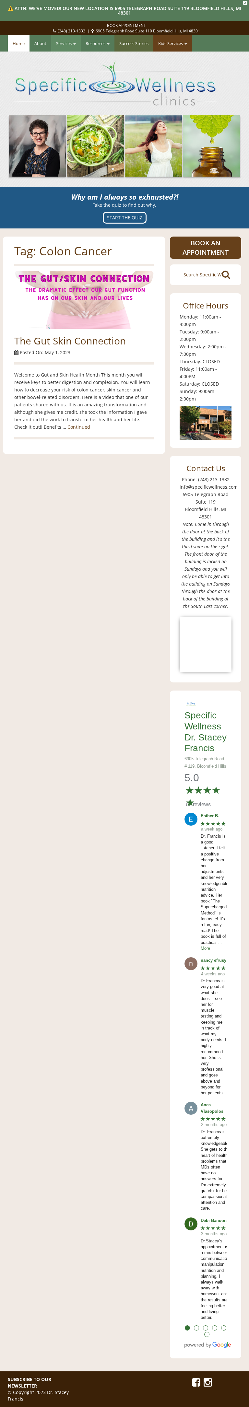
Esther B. (210, 815)
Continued (78, 427)
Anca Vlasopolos (212, 1108)
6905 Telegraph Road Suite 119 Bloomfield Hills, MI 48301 (148, 31)
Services (64, 43)
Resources (96, 43)
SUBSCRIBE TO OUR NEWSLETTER (29, 1382)
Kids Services (171, 43)
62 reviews (198, 804)
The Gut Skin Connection (70, 340)
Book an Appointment (206, 247)
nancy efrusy (213, 960)
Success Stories (133, 43)
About (40, 43)
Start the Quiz (124, 218)
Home (19, 43)
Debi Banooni (214, 1220)
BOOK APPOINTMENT (126, 25)
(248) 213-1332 (71, 31)
